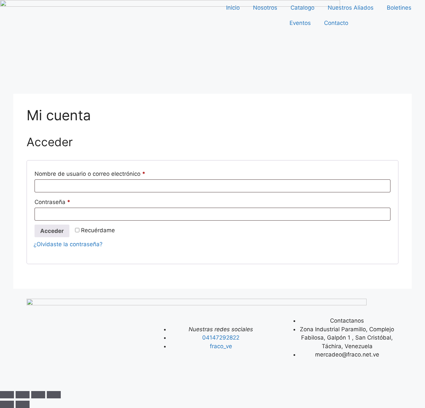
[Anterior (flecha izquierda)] (7, 404)
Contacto (336, 23)
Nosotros (265, 7)
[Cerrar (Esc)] (54, 394)
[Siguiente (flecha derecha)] (23, 404)
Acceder (52, 231)
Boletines (399, 7)
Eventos (300, 23)
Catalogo (302, 7)
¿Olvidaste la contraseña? (68, 244)
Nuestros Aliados (351, 7)
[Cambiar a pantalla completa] (23, 394)
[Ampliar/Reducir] (7, 394)
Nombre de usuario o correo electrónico (104, 172)
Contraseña (67, 200)
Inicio (233, 7)
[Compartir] (38, 394)
